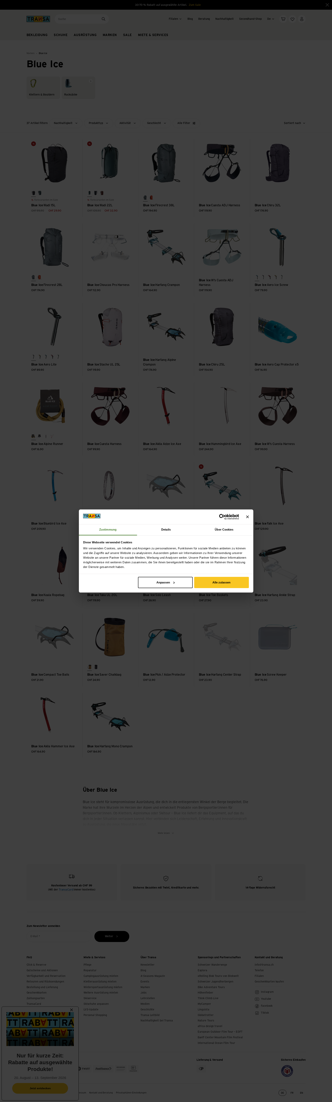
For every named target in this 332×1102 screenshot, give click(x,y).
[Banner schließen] (247, 516)
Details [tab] (166, 529)
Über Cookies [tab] (224, 529)
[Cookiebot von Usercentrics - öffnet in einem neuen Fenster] (222, 517)
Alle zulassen (221, 582)
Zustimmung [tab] (107, 529)
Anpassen (163, 582)
